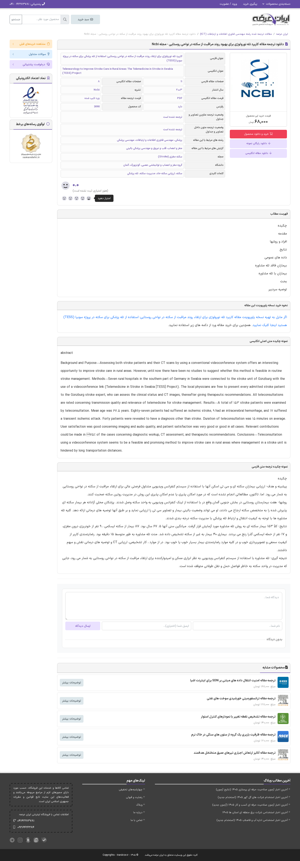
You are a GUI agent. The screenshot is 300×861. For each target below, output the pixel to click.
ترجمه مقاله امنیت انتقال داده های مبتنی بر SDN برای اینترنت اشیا (233, 680)
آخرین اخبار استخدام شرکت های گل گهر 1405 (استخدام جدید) (253, 797)
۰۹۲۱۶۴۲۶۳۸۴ (26, 827)
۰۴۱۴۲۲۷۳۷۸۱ (25, 821)
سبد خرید (84, 19)
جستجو (15, 19)
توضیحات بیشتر (71, 683)
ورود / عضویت (228, 4)
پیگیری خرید (250, 4)
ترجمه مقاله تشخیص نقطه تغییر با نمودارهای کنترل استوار (238, 716)
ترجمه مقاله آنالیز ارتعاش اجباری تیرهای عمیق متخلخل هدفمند (235, 753)
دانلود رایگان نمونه (257, 143)
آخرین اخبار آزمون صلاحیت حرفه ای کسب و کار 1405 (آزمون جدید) (250, 805)
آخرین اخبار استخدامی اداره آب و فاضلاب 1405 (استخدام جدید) (252, 820)
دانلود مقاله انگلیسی (257, 153)
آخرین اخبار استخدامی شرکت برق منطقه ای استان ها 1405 (255, 813)
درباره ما (137, 813)
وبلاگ (139, 805)
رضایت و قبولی (134, 797)
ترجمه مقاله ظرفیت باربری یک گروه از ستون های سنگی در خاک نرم (233, 734)
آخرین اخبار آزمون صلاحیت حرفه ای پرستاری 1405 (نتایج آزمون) (252, 790)
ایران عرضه (282, 34)
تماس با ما (136, 820)
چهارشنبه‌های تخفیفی (130, 790)
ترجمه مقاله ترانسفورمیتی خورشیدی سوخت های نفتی (241, 698)
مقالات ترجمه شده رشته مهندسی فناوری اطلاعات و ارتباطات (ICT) (236, 34)
